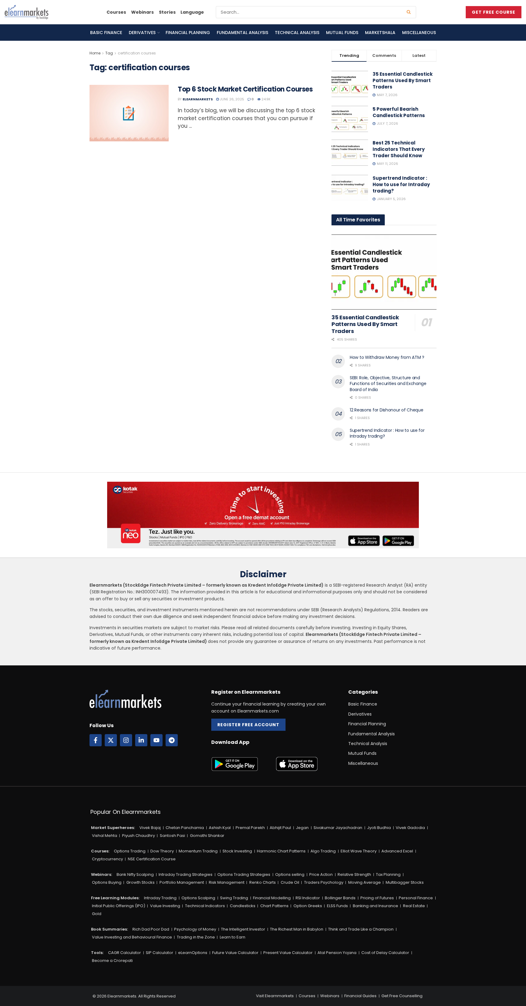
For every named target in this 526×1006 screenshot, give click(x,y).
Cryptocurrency (107, 859)
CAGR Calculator (124, 953)
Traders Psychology (323, 882)
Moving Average (364, 882)
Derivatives (142, 32)
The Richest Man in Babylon (296, 929)
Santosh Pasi (172, 835)
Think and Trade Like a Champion (361, 929)
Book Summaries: (109, 929)
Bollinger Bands (340, 898)
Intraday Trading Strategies (185, 874)
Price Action (321, 874)
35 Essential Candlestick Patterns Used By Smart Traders (403, 80)
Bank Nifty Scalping (135, 874)
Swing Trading (234, 898)
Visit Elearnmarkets (275, 996)
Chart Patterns (274, 906)
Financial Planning (188, 32)
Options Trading (130, 851)
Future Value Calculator (235, 953)
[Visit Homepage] (26, 12)
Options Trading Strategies (243, 874)
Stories (167, 12)
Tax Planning (388, 874)
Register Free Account (248, 725)
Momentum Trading (198, 851)
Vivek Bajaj (150, 828)
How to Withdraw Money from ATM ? (387, 357)
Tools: (97, 953)
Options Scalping (198, 898)
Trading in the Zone (196, 937)
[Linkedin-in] (141, 740)
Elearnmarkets (198, 99)
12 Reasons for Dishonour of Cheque (386, 410)
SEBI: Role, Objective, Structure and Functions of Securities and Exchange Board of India (388, 384)
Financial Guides (360, 996)
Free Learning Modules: (115, 898)
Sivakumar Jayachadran (338, 828)
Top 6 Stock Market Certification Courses (245, 89)
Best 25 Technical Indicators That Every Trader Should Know (399, 149)
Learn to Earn (232, 937)
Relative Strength (354, 874)
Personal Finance (416, 898)
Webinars (142, 12)
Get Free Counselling (402, 996)
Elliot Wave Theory (359, 851)
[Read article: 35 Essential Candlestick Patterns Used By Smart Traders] (384, 272)
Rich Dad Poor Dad (150, 929)
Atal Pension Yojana (336, 953)
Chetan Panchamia (185, 828)
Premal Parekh (250, 828)
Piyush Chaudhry (138, 835)
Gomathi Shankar (207, 835)
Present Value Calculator (288, 953)
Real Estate (414, 906)
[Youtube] (156, 740)
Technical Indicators (205, 906)
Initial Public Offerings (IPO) (118, 906)
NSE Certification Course (152, 859)
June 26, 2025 (231, 99)
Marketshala (380, 32)
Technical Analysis (297, 32)
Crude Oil (290, 882)
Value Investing (165, 906)
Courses (116, 12)
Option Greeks (307, 906)
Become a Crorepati (112, 960)
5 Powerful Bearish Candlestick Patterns (399, 112)
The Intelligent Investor (243, 929)
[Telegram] (172, 740)
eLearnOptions (192, 953)
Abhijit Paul (280, 828)
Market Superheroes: (113, 828)
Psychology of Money (195, 929)
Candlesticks (242, 906)
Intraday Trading (160, 898)
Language (192, 12)
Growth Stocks (140, 882)
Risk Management (226, 882)
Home (94, 53)
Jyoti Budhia (379, 828)
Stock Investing (237, 851)
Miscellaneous (419, 32)
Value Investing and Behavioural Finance (132, 937)
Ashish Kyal (220, 828)
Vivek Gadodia (410, 828)
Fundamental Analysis (242, 32)
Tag (109, 53)
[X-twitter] (111, 740)
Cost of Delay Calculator (385, 953)
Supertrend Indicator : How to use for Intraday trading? (401, 184)
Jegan (302, 828)
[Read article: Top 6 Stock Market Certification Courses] (129, 113)
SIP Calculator (159, 953)
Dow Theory (162, 851)
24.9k (266, 99)
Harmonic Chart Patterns (281, 851)
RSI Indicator (308, 898)
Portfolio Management (182, 882)
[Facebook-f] (95, 740)
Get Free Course (493, 12)
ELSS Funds (337, 906)
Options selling (289, 874)
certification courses (137, 53)
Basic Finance (106, 32)
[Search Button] (410, 12)
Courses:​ (100, 851)
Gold (96, 914)
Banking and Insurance (375, 906)
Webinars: (101, 874)
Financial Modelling (272, 898)
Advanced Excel (397, 851)
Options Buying (106, 882)
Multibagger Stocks (405, 882)
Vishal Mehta (104, 835)
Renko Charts (262, 882)
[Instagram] (126, 740)
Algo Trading (323, 851)
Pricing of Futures (377, 898)
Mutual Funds (342, 32)
